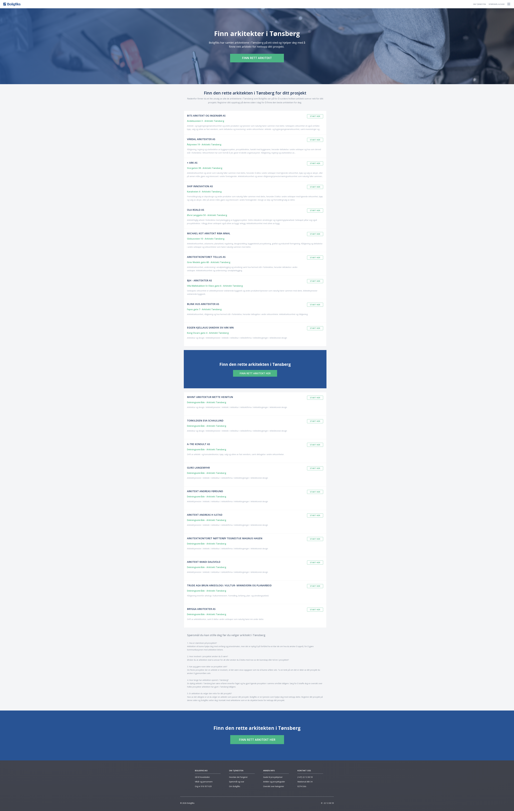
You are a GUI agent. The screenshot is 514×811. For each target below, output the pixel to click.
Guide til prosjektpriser (273, 777)
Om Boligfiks (234, 786)
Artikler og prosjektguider (274, 781)
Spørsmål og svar (236, 781)
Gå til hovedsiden (202, 777)
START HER (315, 116)
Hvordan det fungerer (238, 777)
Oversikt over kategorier (273, 786)
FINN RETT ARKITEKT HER (255, 373)
